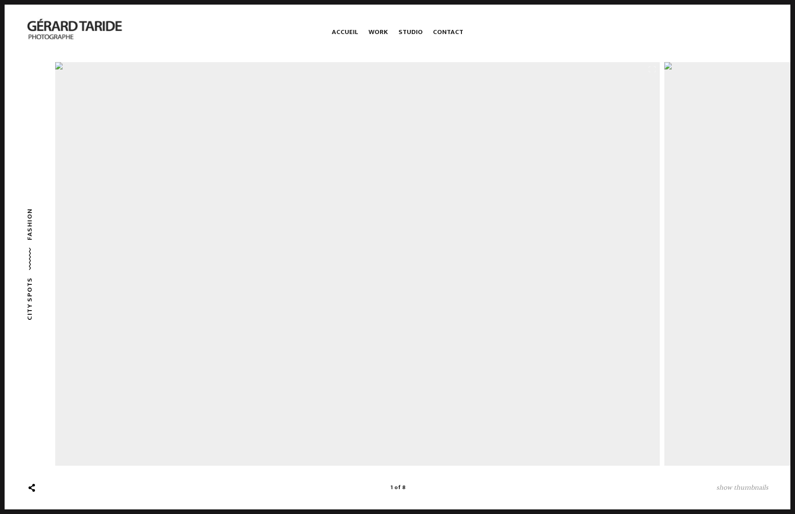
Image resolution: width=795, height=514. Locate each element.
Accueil (345, 32)
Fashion (29, 224)
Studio (410, 32)
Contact (448, 32)
